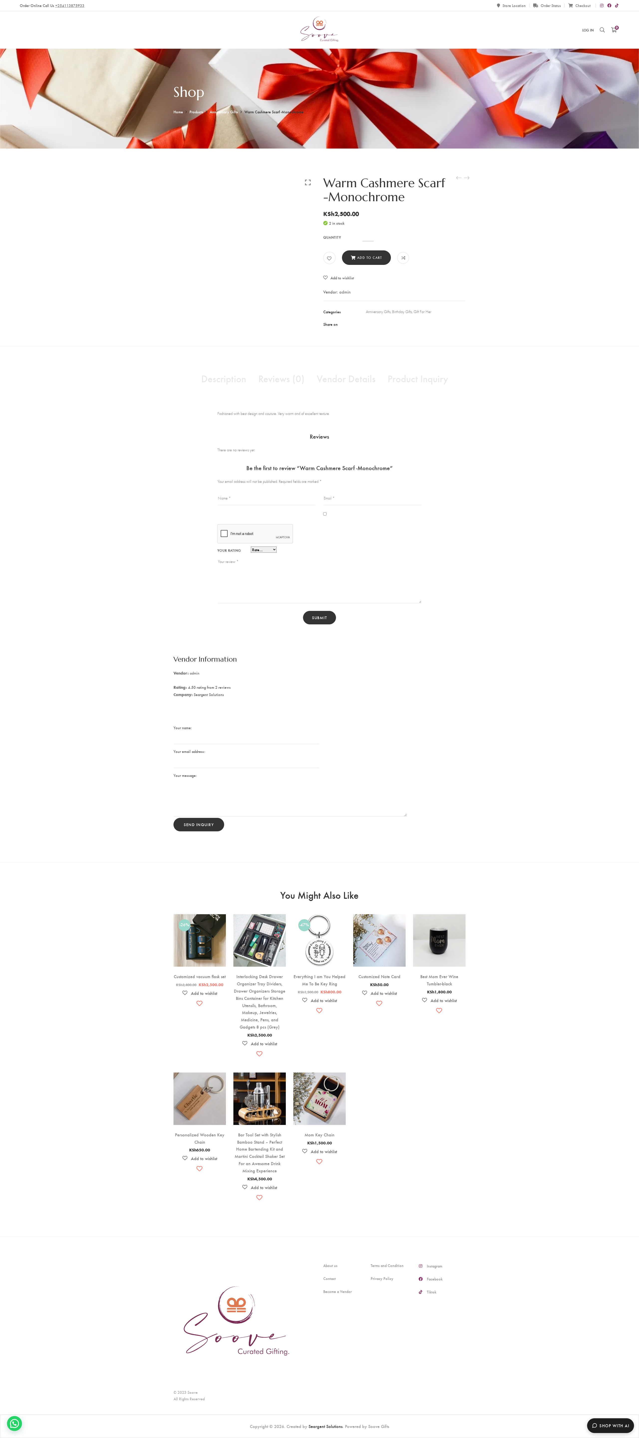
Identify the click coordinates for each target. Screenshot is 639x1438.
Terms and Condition (387, 1265)
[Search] (602, 30)
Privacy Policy (382, 1278)
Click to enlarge (308, 182)
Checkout (583, 5)
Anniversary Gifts (224, 111)
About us (330, 1265)
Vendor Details (346, 378)
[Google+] (388, 324)
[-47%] (319, 918)
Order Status (551, 5)
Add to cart (369, 257)
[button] (338, 278)
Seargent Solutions (325, 1426)
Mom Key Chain (319, 1134)
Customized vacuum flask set (200, 976)
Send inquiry (199, 824)
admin (345, 292)
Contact (329, 1278)
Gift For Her (422, 311)
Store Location (514, 5)
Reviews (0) (281, 378)
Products (196, 111)
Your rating (229, 550)
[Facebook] (368, 324)
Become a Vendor (337, 1291)
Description (223, 378)
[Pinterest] (398, 324)
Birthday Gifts (402, 311)
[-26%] (199, 918)
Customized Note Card (379, 976)
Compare (403, 258)
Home (178, 111)
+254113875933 (69, 5)
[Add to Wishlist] (329, 258)
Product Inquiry (418, 378)
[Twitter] (378, 324)
